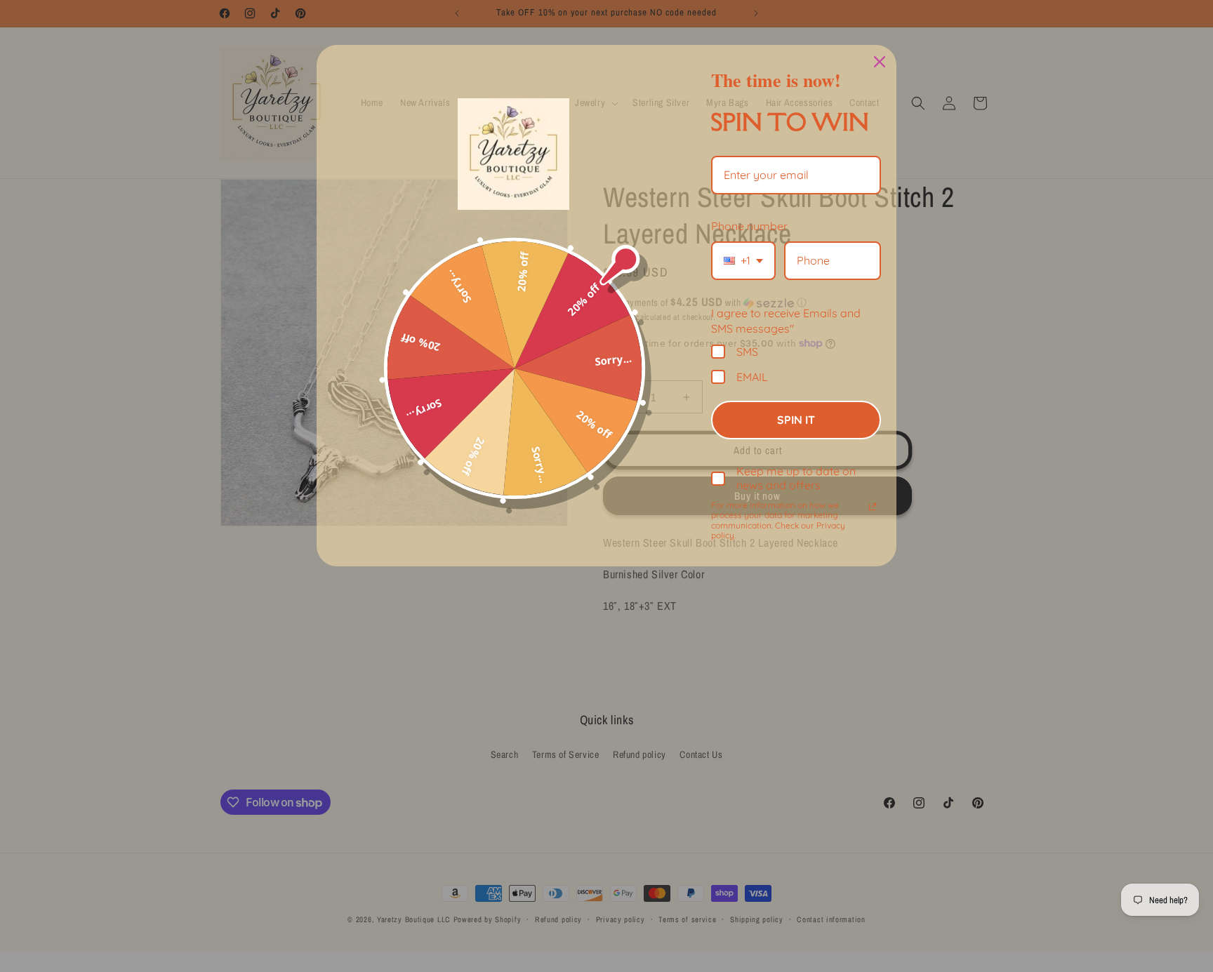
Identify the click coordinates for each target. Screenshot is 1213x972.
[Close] (879, 62)
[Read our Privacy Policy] (872, 506)
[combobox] (743, 260)
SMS (747, 351)
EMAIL (752, 376)
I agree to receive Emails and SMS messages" (786, 320)
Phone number (749, 226)
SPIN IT (796, 420)
